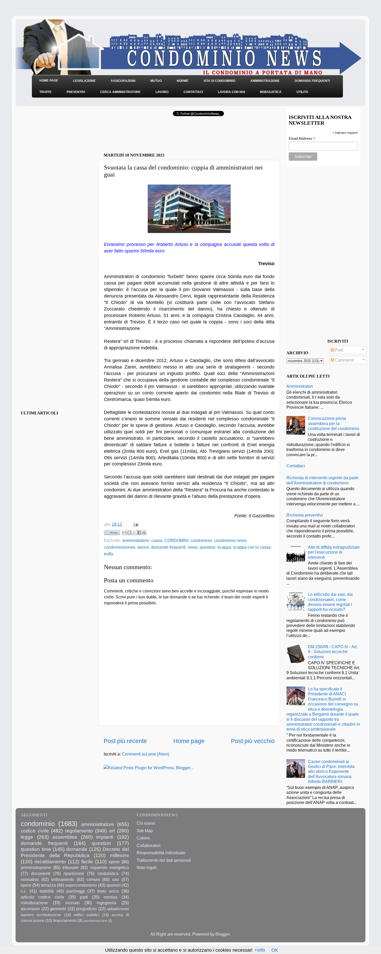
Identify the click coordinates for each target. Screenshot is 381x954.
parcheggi (75, 891)
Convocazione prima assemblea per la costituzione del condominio (333, 423)
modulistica (107, 873)
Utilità (302, 92)
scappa (224, 547)
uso (115, 879)
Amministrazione (265, 81)
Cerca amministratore (120, 92)
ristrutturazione (34, 902)
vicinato (72, 902)
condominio (201, 540)
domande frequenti (168, 547)
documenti (40, 873)
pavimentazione (95, 921)
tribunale (70, 867)
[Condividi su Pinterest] (144, 532)
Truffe (45, 92)
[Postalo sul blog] (129, 532)
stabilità (46, 891)
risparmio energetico (109, 867)
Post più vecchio (253, 741)
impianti (104, 837)
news (192, 547)
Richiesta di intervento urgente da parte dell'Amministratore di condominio (322, 480)
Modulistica (270, 92)
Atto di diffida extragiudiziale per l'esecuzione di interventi (334, 552)
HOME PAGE (48, 80)
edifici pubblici (86, 915)
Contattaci (193, 92)
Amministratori (299, 386)
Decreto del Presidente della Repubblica (75, 852)
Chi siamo (146, 823)
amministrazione (36, 867)
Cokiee (143, 838)
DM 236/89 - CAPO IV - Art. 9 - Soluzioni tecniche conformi (333, 651)
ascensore (30, 908)
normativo (30, 879)
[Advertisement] (164, 136)
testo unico (108, 891)
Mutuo (156, 81)
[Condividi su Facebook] (139, 532)
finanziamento (65, 920)
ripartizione (74, 873)
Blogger (222, 934)
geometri (58, 908)
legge (27, 837)
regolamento (79, 830)
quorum (114, 885)
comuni (93, 879)
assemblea (64, 837)
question (207, 547)
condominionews (119, 547)
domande (76, 849)
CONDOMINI (176, 540)
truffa (108, 554)
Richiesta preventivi (304, 515)
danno (143, 547)
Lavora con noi (231, 92)
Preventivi (76, 92)
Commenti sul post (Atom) (145, 754)
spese (114, 861)
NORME (182, 81)
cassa (156, 540)
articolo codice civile (42, 897)
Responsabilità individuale (161, 852)
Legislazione (84, 81)
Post (338, 350)
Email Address (302, 138)
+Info (260, 950)
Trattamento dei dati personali (164, 860)
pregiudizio (86, 908)
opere (26, 885)
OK (274, 950)
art (112, 830)
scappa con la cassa (252, 547)
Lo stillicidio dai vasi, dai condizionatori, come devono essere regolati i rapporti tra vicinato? (330, 602)
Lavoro (162, 92)
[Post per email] (134, 524)
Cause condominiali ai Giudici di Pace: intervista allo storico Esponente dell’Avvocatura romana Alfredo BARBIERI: (331, 771)
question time (36, 849)
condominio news (230, 540)
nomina (110, 897)
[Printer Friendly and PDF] (112, 533)
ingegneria (106, 902)
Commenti (344, 360)
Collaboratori (148, 845)
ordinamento (62, 879)
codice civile (35, 830)
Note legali (147, 867)
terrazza (48, 885)
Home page (188, 741)
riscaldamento (50, 861)
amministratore (135, 540)
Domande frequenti (312, 81)
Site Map (145, 830)
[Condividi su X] (134, 532)
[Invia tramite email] (124, 532)
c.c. (24, 891)
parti (84, 897)
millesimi (119, 855)
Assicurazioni (123, 81)
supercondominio (81, 885)
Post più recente (125, 741)
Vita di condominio (219, 81)
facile (87, 861)
